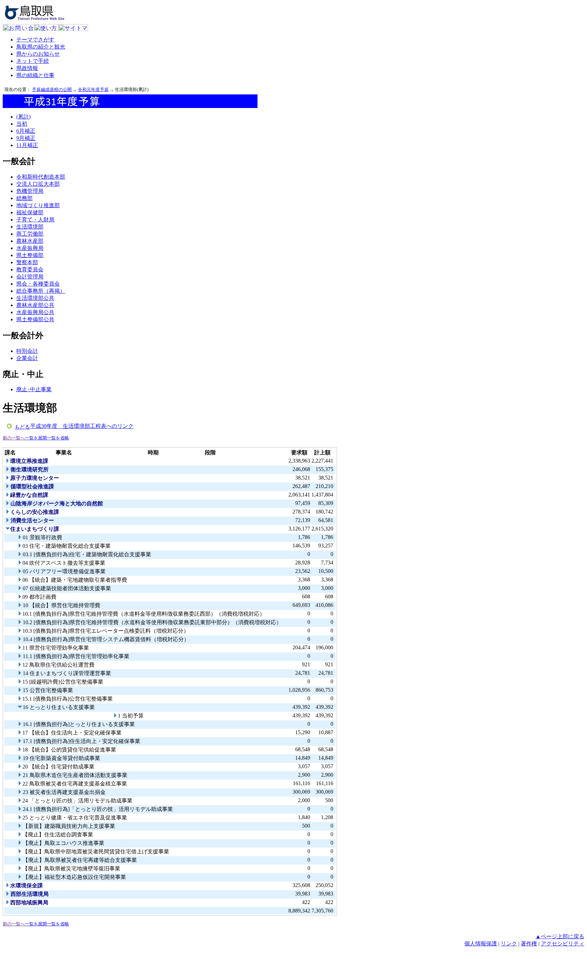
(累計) (23, 117)
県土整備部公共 (35, 319)
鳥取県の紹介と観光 (40, 47)
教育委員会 (29, 269)
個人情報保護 (480, 943)
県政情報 (27, 68)
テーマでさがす (35, 39)
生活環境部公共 (35, 298)
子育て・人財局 (35, 219)
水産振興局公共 (35, 312)
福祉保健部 (29, 212)
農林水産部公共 (35, 305)
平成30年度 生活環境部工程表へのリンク (82, 426)
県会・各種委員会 (38, 284)
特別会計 (27, 351)
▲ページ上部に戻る (559, 936)
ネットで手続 (32, 61)
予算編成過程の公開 (52, 89)
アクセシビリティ (562, 943)
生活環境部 (29, 227)
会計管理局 (29, 276)
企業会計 (27, 358)
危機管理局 (29, 191)
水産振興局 (29, 248)
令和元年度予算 (93, 89)
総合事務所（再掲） (40, 291)
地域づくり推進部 (38, 205)
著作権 (529, 943)
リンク (509, 943)
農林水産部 (29, 241)
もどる (22, 427)
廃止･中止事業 (34, 389)
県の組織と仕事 (35, 75)
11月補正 (27, 145)
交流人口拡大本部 (38, 184)
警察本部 (27, 262)
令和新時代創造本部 (40, 177)
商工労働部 (29, 234)
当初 (21, 124)
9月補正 (25, 138)
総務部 (24, 198)
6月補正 (25, 131)
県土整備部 (29, 255)
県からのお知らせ (38, 54)
